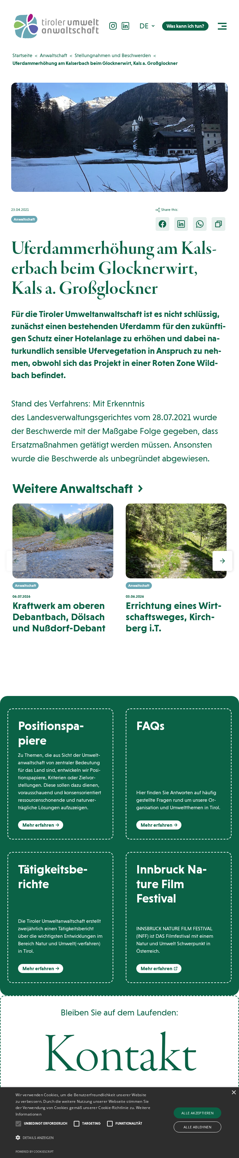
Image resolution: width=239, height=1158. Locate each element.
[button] (147, 25)
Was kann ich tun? (185, 26)
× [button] (233, 1092)
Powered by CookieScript (35, 1152)
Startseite (22, 55)
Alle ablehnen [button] (197, 1127)
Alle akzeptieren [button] (197, 1113)
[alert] (119, 1122)
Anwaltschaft (53, 55)
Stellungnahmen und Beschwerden (113, 55)
